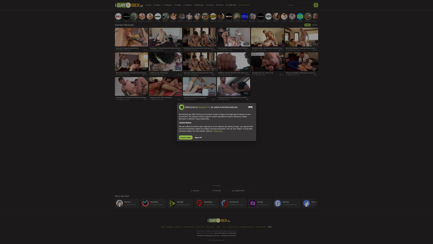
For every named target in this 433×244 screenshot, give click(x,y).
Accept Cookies (185, 137)
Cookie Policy (217, 131)
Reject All (198, 137)
